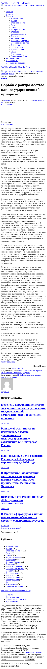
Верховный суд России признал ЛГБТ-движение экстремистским (22, 500)
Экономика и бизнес (20, 56)
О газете (9, 14)
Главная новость (18, 23)
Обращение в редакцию (16, 63)
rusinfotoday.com (8, 362)
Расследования (17, 38)
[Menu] (2, 8)
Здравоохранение (18, 34)
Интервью (10, 560)
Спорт (13, 52)
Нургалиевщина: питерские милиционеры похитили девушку (21, 371)
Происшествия (17, 49)
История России (18, 29)
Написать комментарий (11, 528)
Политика (15, 36)
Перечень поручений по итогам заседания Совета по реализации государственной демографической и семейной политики (23, 411)
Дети (13, 25)
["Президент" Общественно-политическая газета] (22, 5)
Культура (15, 32)
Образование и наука (20, 43)
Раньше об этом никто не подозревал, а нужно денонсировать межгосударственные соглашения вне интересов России (19, 437)
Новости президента (20, 41)
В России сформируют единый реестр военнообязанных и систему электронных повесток (22, 517)
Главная (9, 12)
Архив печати (12, 61)
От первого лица (18, 47)
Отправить (30, 659)
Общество (15, 45)
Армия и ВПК (17, 18)
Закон (13, 27)
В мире (14, 21)
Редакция (6, 100)
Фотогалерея (16, 54)
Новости (9, 16)
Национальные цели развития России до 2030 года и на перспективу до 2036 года (22, 459)
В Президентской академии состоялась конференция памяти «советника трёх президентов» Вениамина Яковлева (20, 479)
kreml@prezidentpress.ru (34, 652)
